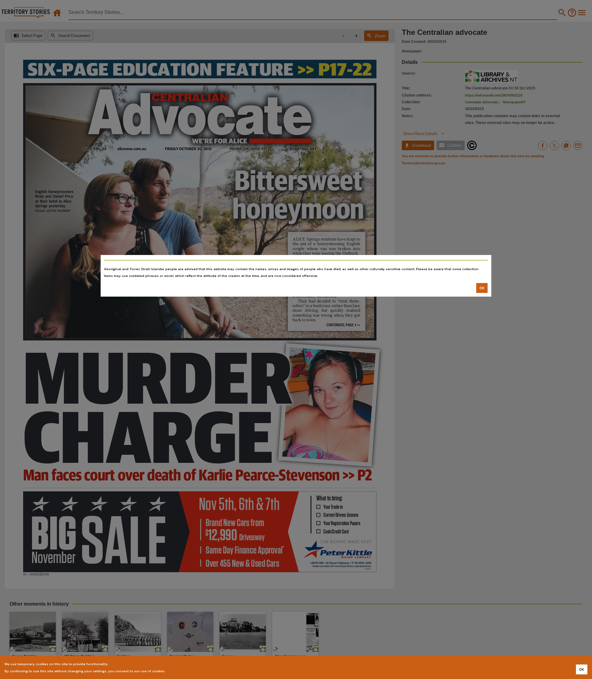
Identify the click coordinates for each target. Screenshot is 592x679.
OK (482, 288)
